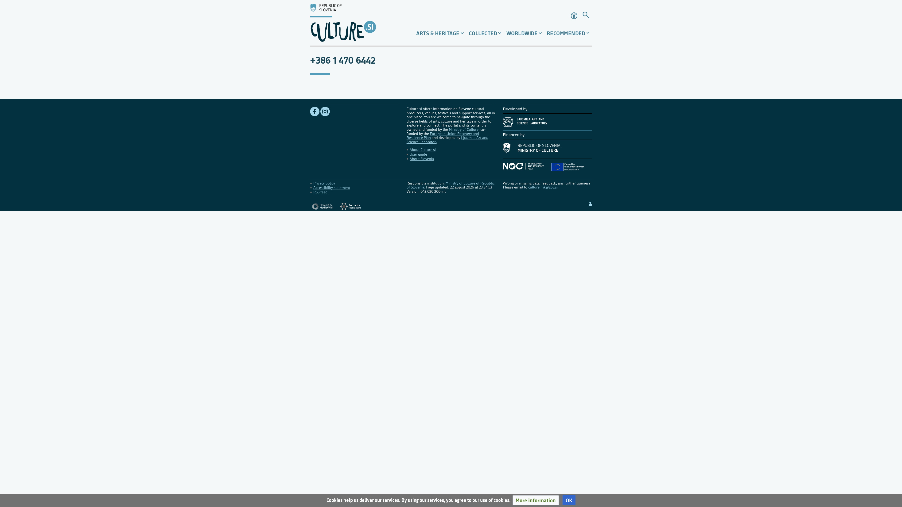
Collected (483, 33)
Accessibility (574, 15)
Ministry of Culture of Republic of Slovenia (450, 185)
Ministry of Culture (463, 129)
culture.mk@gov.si (543, 187)
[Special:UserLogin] (590, 204)
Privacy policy (324, 183)
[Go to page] (586, 16)
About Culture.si (423, 149)
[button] (536, 500)
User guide (418, 154)
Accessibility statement (331, 187)
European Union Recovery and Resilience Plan (443, 135)
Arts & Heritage (437, 33)
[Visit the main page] (354, 23)
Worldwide (522, 33)
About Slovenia (422, 159)
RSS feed (320, 192)
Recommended (566, 33)
